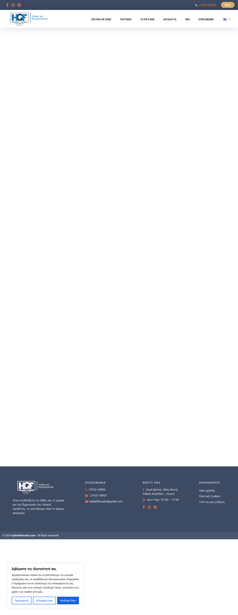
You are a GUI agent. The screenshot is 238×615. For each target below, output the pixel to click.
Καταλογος (169, 19)
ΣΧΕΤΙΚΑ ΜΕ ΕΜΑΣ (101, 19)
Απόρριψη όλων (44, 600)
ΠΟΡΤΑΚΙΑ (125, 19)
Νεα (187, 19)
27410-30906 (207, 5)
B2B (228, 4)
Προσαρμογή (22, 600)
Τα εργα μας (147, 19)
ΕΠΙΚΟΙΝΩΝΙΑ (206, 19)
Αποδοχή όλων (68, 600)
